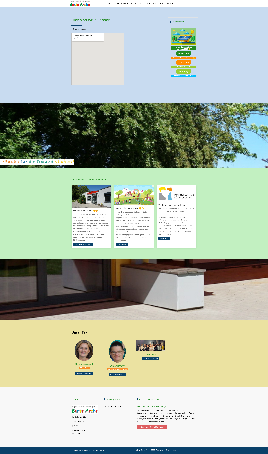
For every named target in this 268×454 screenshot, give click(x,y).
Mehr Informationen (84, 373)
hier (162, 422)
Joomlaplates (171, 450)
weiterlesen (122, 244)
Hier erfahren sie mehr (83, 244)
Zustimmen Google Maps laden (152, 427)
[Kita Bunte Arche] (80, 3)
